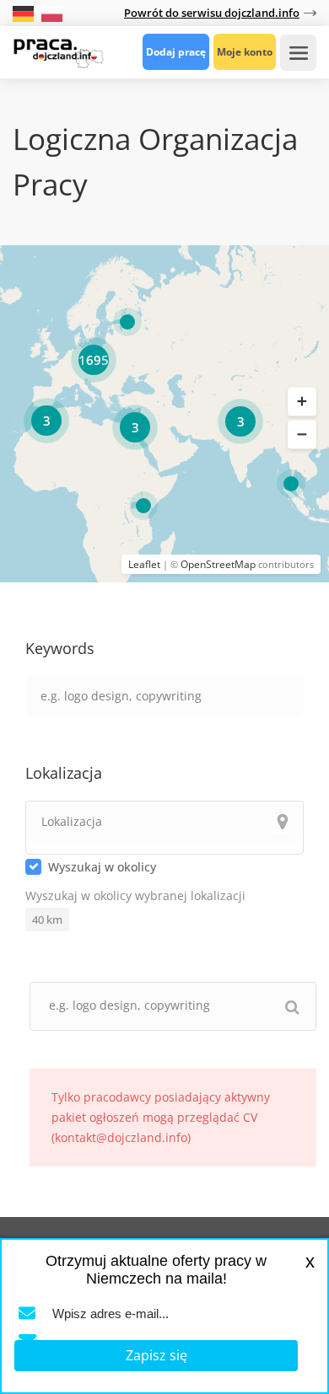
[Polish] (51, 12)
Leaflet (144, 564)
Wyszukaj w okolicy (102, 867)
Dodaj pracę (176, 52)
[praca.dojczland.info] (58, 51)
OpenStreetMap (218, 564)
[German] (25, 12)
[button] (302, 401)
